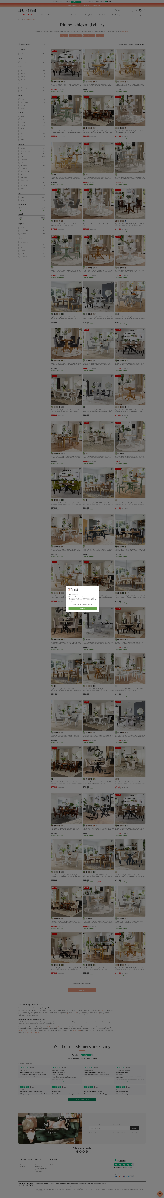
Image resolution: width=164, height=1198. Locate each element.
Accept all (82, 608)
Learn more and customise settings (82, 604)
